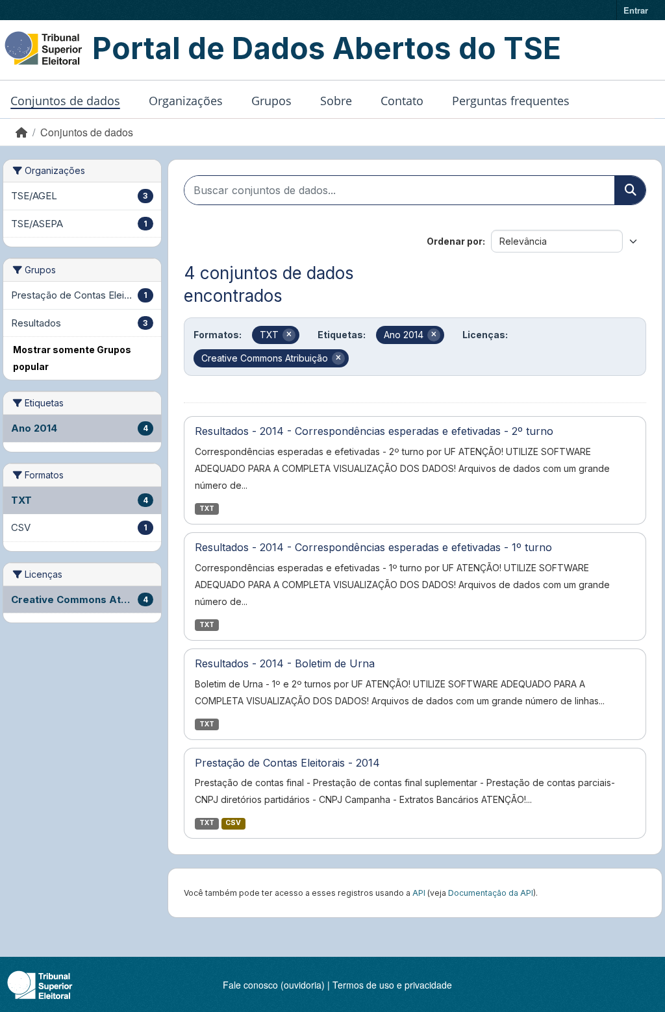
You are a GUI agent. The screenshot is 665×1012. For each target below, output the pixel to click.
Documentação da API (490, 893)
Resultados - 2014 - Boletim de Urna (285, 663)
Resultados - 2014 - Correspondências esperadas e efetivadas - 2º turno (374, 431)
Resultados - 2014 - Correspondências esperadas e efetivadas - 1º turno (373, 547)
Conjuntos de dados (65, 100)
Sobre (336, 100)
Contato (402, 100)
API (418, 893)
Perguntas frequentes (511, 100)
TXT (206, 508)
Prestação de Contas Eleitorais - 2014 (287, 762)
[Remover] (288, 334)
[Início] (21, 132)
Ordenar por (455, 241)
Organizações (186, 100)
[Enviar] (630, 190)
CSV (233, 823)
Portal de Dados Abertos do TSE (326, 48)
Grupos (271, 100)
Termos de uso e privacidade (392, 984)
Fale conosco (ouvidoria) (274, 984)
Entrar (635, 10)
